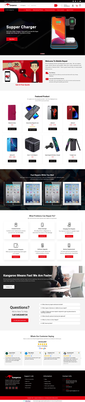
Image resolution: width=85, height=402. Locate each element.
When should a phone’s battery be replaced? (53, 316)
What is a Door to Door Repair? (50, 319)
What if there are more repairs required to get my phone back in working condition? (58, 312)
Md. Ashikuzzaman (54, 398)
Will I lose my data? (47, 323)
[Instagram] (13, 388)
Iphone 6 (53, 123)
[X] (7, 388)
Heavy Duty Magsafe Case (32, 123)
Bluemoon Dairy (12, 123)
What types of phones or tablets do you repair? (54, 308)
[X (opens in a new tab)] (73, 1)
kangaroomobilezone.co (39, 398)
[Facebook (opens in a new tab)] (75, 1)
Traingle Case (73, 155)
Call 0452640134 (19, 314)
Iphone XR (12, 155)
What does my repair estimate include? (52, 304)
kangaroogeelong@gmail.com (72, 390)
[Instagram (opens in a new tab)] (78, 1)
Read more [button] (47, 363)
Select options (12, 128)
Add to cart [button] (32, 161)
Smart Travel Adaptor (32, 155)
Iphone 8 (73, 123)
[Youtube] (16, 388)
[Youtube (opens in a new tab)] (80, 1)
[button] (59, 304)
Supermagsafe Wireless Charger (52, 155)
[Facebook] (10, 388)
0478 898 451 (67, 6)
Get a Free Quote (23, 85)
